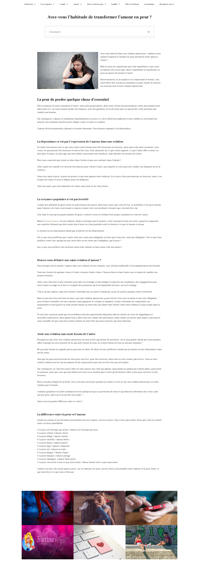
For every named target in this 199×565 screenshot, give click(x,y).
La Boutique (149, 4)
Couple (63, 4)
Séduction (28, 4)
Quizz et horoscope (95, 4)
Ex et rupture (46, 4)
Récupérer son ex (167, 4)
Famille (114, 4)
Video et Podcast (132, 4)
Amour (76, 4)
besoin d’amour (51, 221)
